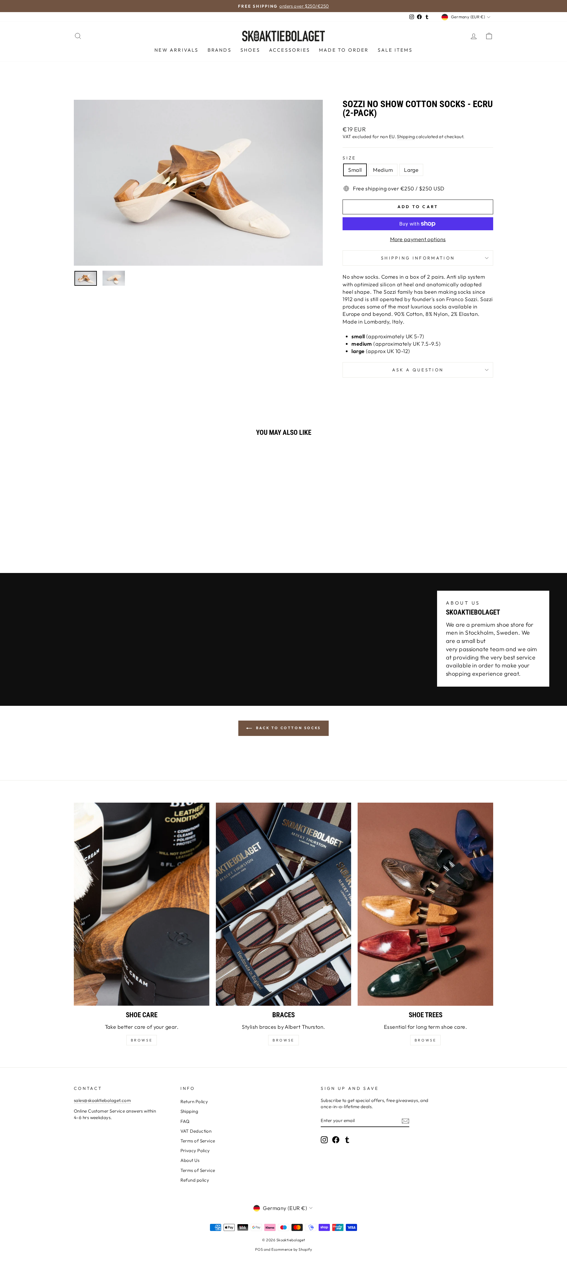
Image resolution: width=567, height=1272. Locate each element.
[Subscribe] (405, 1121)
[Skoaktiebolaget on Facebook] (335, 1139)
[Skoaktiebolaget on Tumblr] (347, 1139)
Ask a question (418, 370)
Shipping (406, 136)
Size (349, 158)
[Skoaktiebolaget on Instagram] (324, 1139)
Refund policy (194, 1180)
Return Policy (194, 1101)
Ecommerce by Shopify (291, 1249)
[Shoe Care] (141, 904)
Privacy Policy (195, 1150)
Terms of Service (197, 1141)
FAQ (185, 1121)
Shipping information (418, 258)
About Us (190, 1160)
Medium (383, 169)
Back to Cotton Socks (287, 728)
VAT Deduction (196, 1131)
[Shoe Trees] (425, 904)
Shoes (250, 50)
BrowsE (142, 1040)
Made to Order (344, 50)
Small (355, 169)
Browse (283, 1040)
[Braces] (283, 904)
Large (411, 169)
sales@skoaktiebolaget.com (102, 1100)
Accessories (289, 50)
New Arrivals (176, 50)
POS (259, 1249)
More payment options (418, 239)
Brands (220, 50)
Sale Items (395, 50)
